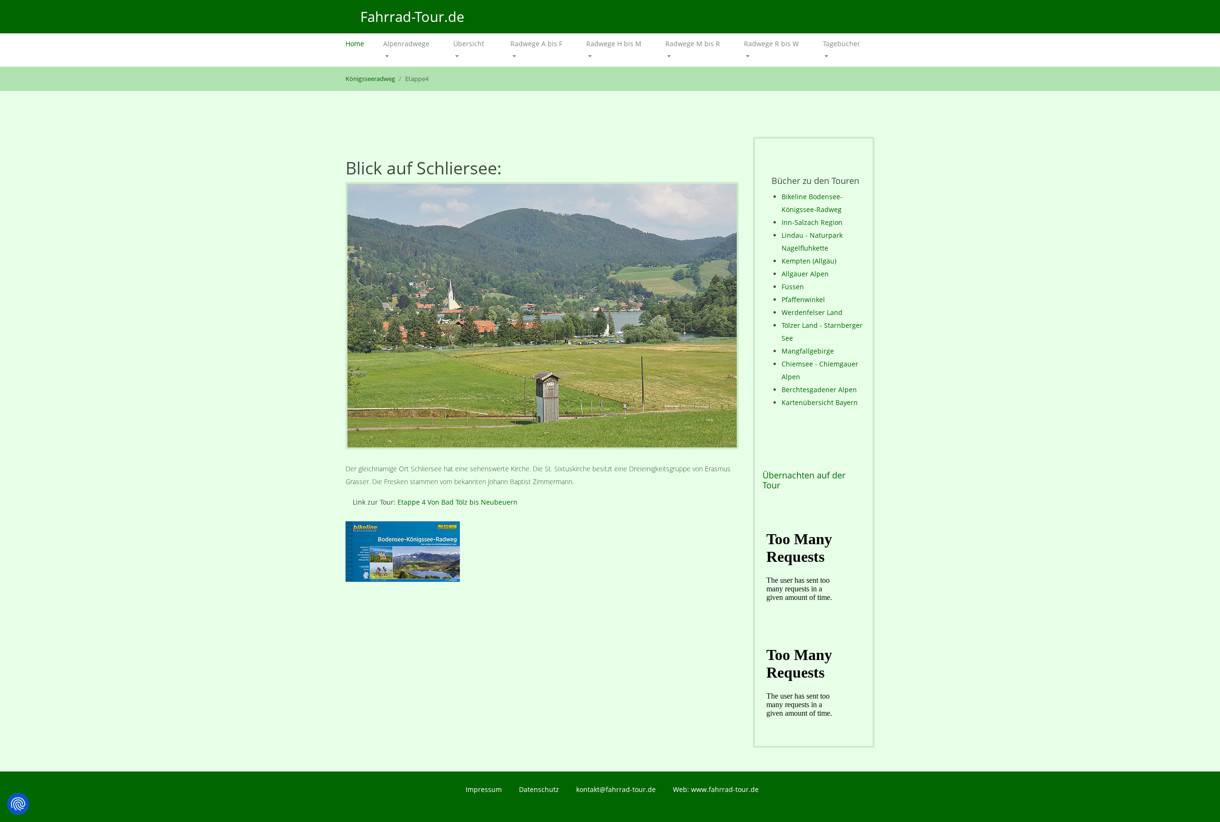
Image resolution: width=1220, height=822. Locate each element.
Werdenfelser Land (812, 312)
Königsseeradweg (370, 79)
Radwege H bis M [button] (613, 43)
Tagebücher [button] (841, 43)
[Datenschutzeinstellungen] (18, 804)
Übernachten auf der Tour (803, 480)
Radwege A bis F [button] (536, 43)
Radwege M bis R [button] (692, 43)
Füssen (793, 286)
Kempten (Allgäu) (809, 260)
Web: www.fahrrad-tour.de (716, 789)
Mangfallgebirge (808, 350)
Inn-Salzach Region (812, 222)
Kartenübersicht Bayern (820, 402)
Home (360, 43)
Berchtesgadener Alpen (819, 389)
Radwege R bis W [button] (771, 43)
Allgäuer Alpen (805, 273)
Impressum (484, 789)
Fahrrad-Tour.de (410, 16)
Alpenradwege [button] (406, 43)
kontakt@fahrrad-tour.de (616, 789)
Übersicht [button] (468, 43)
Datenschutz (539, 789)
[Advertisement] (542, 676)
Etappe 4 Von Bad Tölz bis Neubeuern (457, 502)
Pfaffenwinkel (803, 299)
